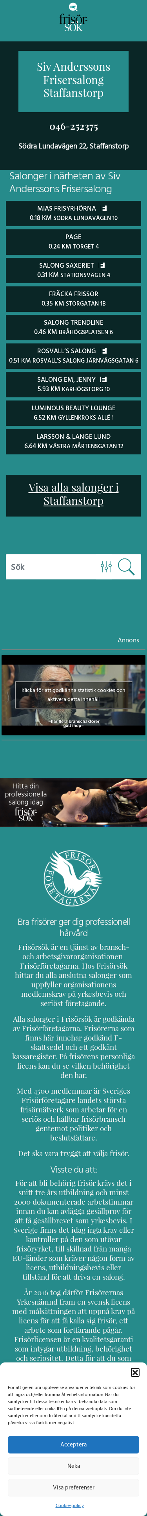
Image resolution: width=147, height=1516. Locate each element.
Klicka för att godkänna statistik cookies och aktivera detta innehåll (73, 695)
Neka (73, 1466)
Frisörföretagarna (49, 966)
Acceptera (73, 1445)
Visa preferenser (73, 1488)
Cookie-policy (70, 1505)
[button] (135, 1372)
